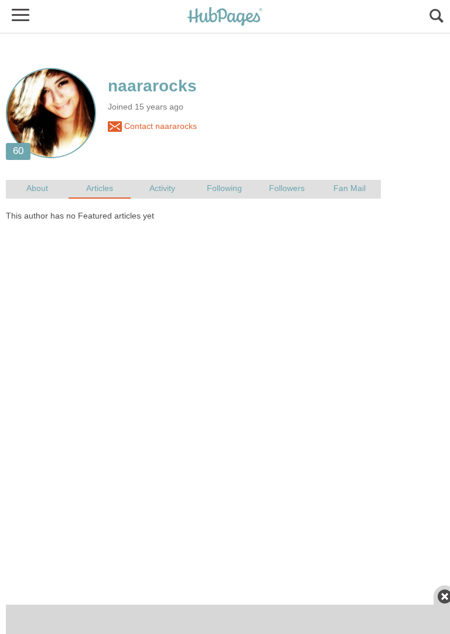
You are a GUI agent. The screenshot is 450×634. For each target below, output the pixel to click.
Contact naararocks (159, 126)
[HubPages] (225, 17)
